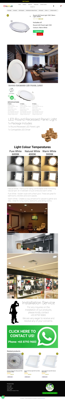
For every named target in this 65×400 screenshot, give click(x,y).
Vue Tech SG (43, 398)
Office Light (41, 10)
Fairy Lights (9, 386)
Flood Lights (9, 385)
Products (24, 4)
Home (19, 4)
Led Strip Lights (10, 388)
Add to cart (40, 34)
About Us (30, 4)
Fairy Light (15, 10)
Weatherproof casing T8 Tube (31, 10)
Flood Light (9, 10)
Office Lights (9, 389)
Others (46, 10)
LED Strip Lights (21, 10)
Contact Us (32, 6)
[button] (30, 16)
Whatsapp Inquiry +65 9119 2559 (38, 31)
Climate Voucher (43, 4)
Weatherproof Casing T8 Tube (13, 390)
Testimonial (36, 4)
